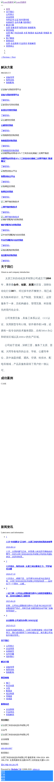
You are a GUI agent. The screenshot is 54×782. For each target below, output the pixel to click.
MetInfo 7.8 (16, 769)
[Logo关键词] (27, 2)
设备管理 (10, 77)
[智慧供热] (10, 150)
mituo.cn (36, 769)
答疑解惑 (10, 715)
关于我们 (5, 640)
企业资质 (10, 648)
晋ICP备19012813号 (9, 765)
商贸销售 (5, 678)
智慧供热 (10, 80)
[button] (5, 57)
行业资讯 (10, 712)
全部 (8, 28)
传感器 (9, 699)
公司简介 (10, 646)
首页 (8, 9)
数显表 (9, 691)
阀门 (8, 683)
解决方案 (5, 662)
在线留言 (10, 651)
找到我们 (10, 656)
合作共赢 (10, 654)
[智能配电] (10, 217)
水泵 (8, 688)
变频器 (9, 696)
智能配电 (10, 83)
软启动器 (10, 686)
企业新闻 (10, 709)
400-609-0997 (6, 748)
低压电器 (10, 693)
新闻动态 (5, 704)
